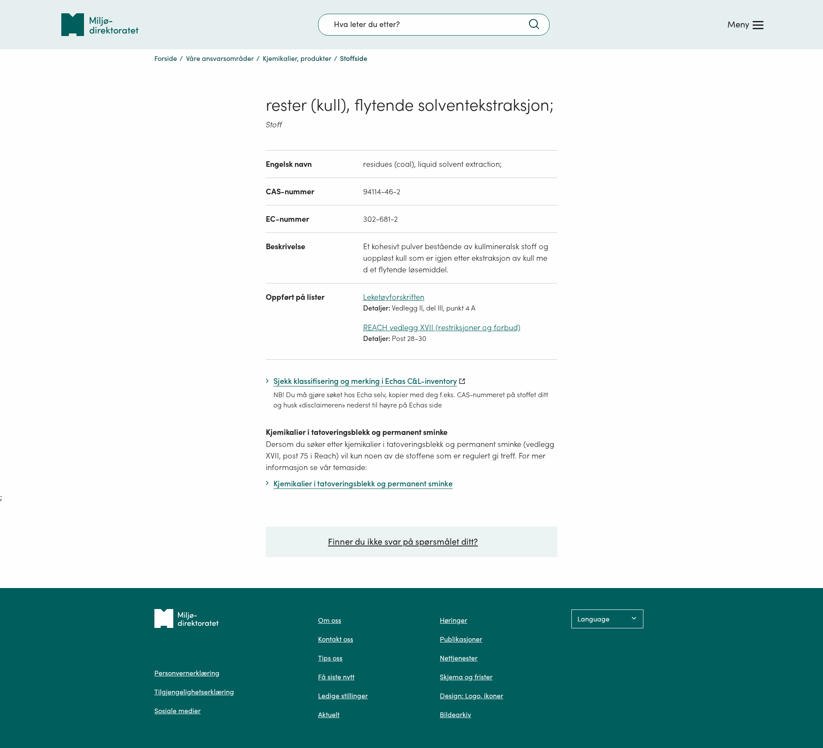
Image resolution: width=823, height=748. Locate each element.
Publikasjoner (461, 639)
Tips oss (330, 658)
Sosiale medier (177, 710)
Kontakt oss (335, 639)
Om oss (329, 620)
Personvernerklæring (186, 673)
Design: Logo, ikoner (471, 695)
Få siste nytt (336, 677)
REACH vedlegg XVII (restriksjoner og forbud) (441, 327)
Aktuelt (328, 714)
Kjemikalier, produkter (297, 58)
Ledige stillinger (343, 695)
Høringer (453, 620)
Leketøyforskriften (393, 297)
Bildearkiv (455, 714)
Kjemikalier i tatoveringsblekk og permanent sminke (357, 432)
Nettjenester (459, 658)
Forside (165, 58)
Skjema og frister (466, 677)
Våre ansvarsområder (220, 58)
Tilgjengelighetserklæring (194, 692)
